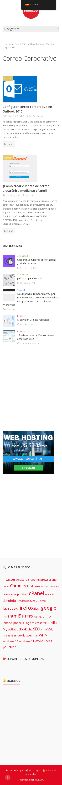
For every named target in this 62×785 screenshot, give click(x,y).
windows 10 (10, 641)
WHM (43, 635)
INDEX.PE (39, 779)
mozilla (51, 622)
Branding (34, 580)
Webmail (32, 635)
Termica (6, 636)
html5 (15, 616)
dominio (9, 600)
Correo (8, 78)
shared (44, 630)
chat (54, 580)
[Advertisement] (31, 389)
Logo (27, 623)
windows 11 (26, 641)
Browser (21, 315)
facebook (10, 608)
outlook (20, 629)
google (48, 607)
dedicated (49, 594)
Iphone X (18, 623)
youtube (9, 647)
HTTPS (27, 616)
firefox (26, 607)
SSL (50, 629)
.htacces (9, 579)
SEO (36, 629)
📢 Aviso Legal (32, 770)
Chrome (17, 585)
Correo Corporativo (15, 594)
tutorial (21, 635)
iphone (7, 623)
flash (37, 608)
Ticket (13, 636)
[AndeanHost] (28, 472)
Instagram (40, 616)
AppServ (21, 580)
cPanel (36, 593)
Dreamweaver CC (28, 601)
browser (45, 580)
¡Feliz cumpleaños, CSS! (30, 278)
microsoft (38, 623)
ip (49, 616)
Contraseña (54, 586)
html (6, 616)
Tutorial (21, 290)
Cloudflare (32, 586)
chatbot (6, 586)
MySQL (8, 629)
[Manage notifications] (7, 777)
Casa (16, 44)
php (30, 629)
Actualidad (22, 255)
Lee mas (8, 144)
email (43, 601)
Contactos (43, 586)
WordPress (43, 641)
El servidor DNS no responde (33, 319)
